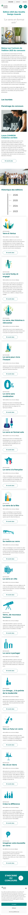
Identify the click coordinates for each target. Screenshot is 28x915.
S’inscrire (10, 1)
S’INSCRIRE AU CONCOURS (11, 878)
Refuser (14, 908)
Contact (18, 1)
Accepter (14, 904)
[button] (26, 888)
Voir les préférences (14, 911)
